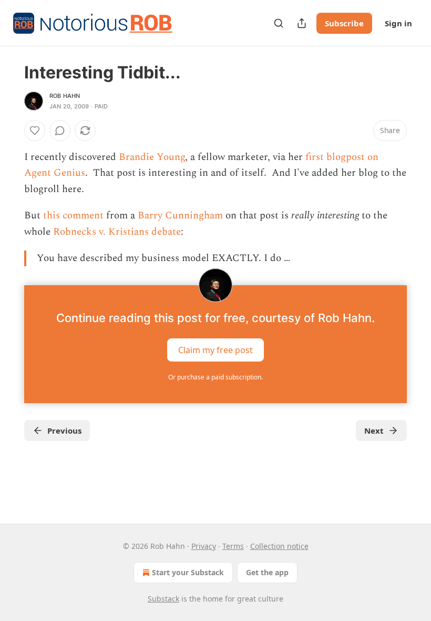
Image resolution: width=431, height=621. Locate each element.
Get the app (267, 572)
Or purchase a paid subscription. (215, 377)
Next (374, 430)
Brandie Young (152, 157)
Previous (64, 430)
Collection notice (279, 546)
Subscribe (344, 23)
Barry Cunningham (180, 215)
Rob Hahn (64, 95)
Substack (163, 599)
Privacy (203, 546)
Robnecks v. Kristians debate (117, 231)
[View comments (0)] (59, 130)
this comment (73, 215)
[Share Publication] (301, 23)
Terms (233, 546)
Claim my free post (215, 350)
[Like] (34, 130)
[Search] (278, 23)
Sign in (398, 23)
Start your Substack (188, 572)
